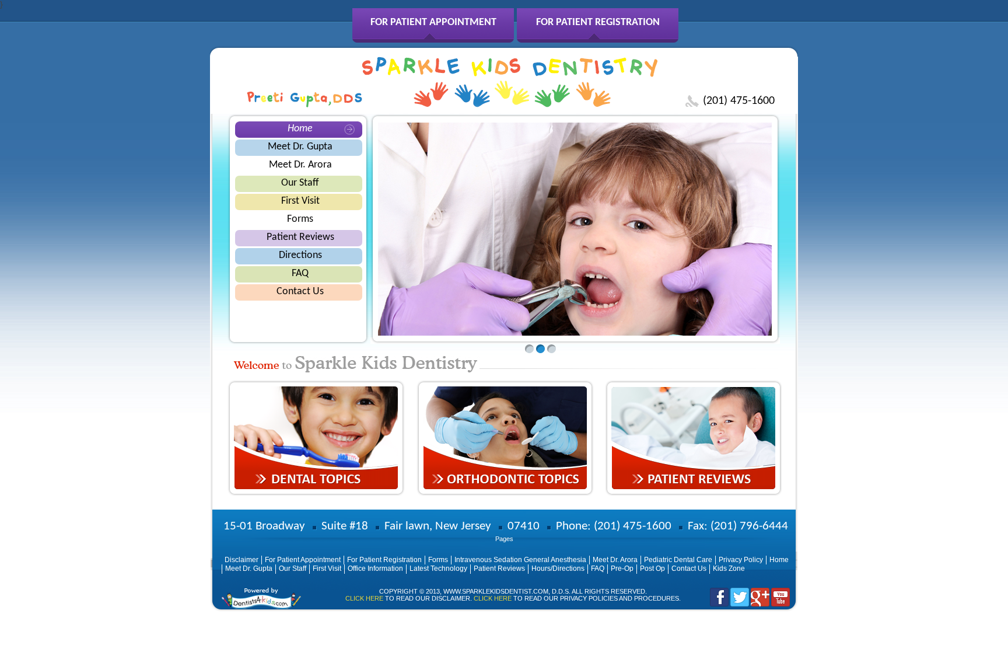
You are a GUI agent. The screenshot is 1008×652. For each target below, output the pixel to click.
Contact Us (300, 291)
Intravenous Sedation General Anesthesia (520, 560)
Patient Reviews (300, 237)
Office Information (375, 568)
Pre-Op (622, 568)
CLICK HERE (364, 598)
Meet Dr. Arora (300, 164)
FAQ (300, 273)
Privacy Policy (741, 560)
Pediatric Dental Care (678, 560)
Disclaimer (241, 560)
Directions (300, 255)
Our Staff (300, 183)
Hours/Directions (557, 568)
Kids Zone (729, 568)
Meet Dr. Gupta (300, 146)
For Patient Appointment (433, 22)
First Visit (300, 201)
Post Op (652, 568)
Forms (300, 219)
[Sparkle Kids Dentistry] (509, 104)
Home (300, 128)
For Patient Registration (598, 22)
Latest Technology (438, 568)
